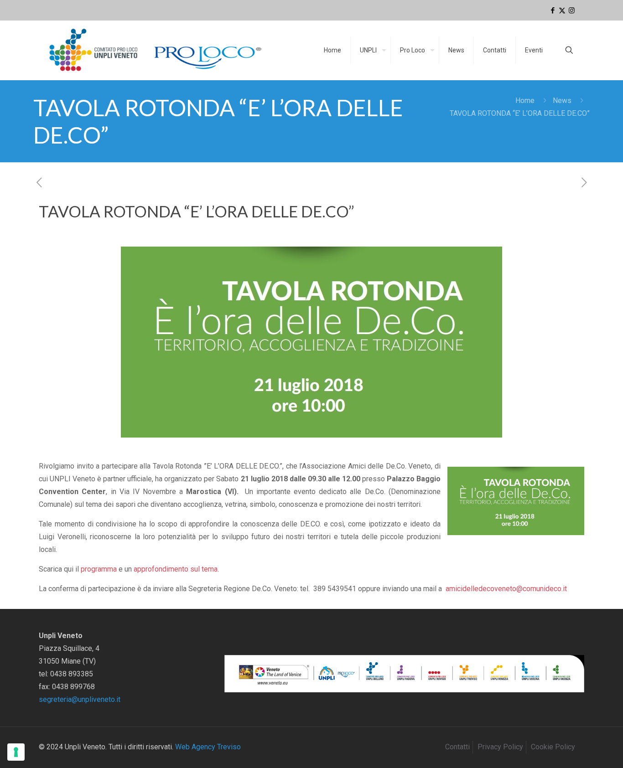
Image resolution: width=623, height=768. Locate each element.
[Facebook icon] (552, 10)
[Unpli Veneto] (156, 50)
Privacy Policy (500, 746)
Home (525, 100)
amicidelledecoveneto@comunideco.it (506, 588)
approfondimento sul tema (176, 569)
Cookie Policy (553, 746)
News (562, 100)
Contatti (457, 746)
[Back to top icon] (579, 749)
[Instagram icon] (571, 10)
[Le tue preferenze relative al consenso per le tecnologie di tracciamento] (16, 752)
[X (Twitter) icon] (562, 10)
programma (99, 569)
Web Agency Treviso (208, 746)
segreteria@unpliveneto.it (79, 699)
